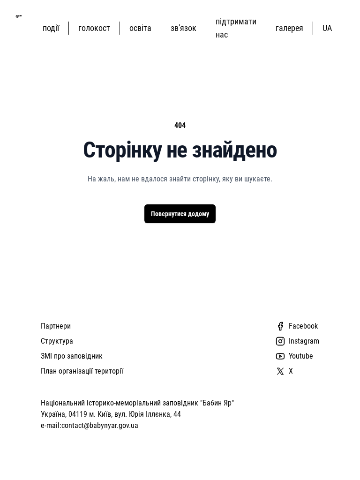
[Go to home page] (18, 16)
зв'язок (183, 28)
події (51, 28)
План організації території (82, 371)
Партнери (56, 326)
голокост (94, 28)
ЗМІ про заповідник (72, 356)
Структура (57, 341)
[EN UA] (329, 28)
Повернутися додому (180, 214)
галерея (289, 28)
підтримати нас (236, 27)
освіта (140, 28)
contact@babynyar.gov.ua (99, 425)
